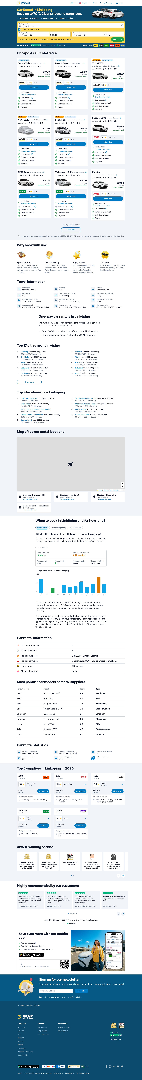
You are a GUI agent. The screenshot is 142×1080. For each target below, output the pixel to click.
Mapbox (106, 490)
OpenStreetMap (114, 490)
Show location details (28, 95)
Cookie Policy (69, 1073)
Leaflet (100, 490)
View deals (43, 791)
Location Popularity (58, 528)
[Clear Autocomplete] (122, 25)
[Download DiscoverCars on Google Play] (25, 955)
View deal (34, 87)
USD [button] (71, 3)
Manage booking (106, 3)
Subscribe (81, 991)
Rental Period (75, 528)
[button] (71, 465)
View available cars (30, 499)
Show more (71, 230)
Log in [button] (121, 3)
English (84, 3)
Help (94, 3)
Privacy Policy (58, 1073)
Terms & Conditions (82, 1073)
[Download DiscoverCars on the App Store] (38, 955)
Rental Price (42, 528)
